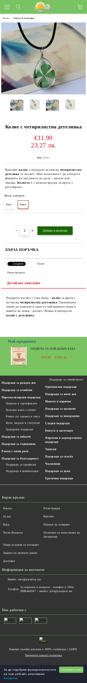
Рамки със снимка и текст (23, 416)
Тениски (50, 449)
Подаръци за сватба (59, 456)
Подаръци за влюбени (17, 390)
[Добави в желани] (80, 219)
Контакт (49, 516)
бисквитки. (11, 678)
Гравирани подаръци (19, 429)
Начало (6, 18)
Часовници (52, 463)
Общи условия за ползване (21, 544)
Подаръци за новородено (62, 416)
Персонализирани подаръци (21, 397)
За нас (7, 516)
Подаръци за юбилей (16, 436)
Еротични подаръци (59, 478)
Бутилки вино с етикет (21, 409)
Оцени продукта (16, 272)
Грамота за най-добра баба (53, 348)
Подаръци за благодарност (20, 458)
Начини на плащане (57, 524)
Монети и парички (58, 401)
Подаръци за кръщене (60, 408)
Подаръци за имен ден (60, 394)
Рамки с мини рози (15, 451)
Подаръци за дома (57, 471)
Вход (6, 524)
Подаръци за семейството (66, 379)
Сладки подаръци (57, 423)
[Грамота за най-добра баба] (19, 364)
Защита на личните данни (20, 552)
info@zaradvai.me (29, 579)
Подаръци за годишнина (19, 443)
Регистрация (52, 508)
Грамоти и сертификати (21, 403)
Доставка (9, 561)
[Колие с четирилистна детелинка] (43, 93)
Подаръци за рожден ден (19, 382)
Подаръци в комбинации (22, 471)
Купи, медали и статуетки (23, 422)
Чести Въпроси (13, 532)
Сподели (18, 263)
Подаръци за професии (21, 464)
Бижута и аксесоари (24, 18)
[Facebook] (7, 599)
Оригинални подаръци (61, 386)
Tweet (41, 263)
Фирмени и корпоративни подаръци (63, 439)
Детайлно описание (23, 283)
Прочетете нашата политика (43, 655)
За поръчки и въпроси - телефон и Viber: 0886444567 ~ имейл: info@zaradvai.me (47, 589)
